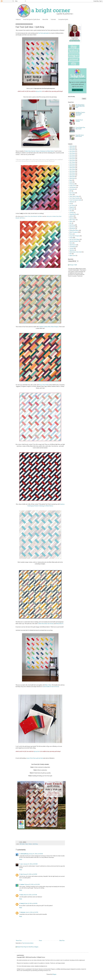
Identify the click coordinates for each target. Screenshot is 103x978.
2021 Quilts (22, 844)
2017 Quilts (72, 162)
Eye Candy (72, 192)
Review (71, 234)
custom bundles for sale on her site (50, 686)
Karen (21, 894)
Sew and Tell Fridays (74, 239)
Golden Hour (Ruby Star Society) (46, 623)
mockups (71, 212)
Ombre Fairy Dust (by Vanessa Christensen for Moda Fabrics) (39, 151)
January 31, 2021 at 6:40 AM (36, 853)
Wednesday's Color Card (75, 252)
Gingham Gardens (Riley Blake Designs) (48, 326)
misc (70, 210)
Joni (21, 874)
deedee (22, 884)
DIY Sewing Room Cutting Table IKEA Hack (80, 106)
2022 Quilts (72, 171)
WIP (70, 253)
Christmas (71, 183)
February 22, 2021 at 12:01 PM (32, 884)
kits (70, 203)
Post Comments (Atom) (27, 943)
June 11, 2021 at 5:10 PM (32, 912)
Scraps (71, 237)
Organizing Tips (73, 214)
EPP (70, 191)
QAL (70, 223)
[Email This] (20, 842)
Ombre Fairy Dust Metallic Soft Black (33, 216)
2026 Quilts (72, 178)
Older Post (61, 940)
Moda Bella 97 (59, 623)
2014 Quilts (72, 157)
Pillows (71, 221)
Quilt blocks (72, 226)
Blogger (54, 974)
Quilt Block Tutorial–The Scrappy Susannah (80, 114)
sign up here (39, 91)
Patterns (18, 19)
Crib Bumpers (72, 187)
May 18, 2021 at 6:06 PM (31, 903)
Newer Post (18, 940)
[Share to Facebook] (24, 842)
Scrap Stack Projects (74, 235)
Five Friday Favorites (74, 198)
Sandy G (22, 903)
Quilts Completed (73, 232)
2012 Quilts (72, 153)
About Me (45, 19)
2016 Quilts (72, 160)
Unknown (22, 912)
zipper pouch (72, 255)
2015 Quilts (72, 158)
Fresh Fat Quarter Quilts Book (31, 19)
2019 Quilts (72, 165)
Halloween (71, 201)
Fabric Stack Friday (74, 196)
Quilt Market (72, 228)
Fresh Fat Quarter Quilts (75, 200)
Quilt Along (35, 844)
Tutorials (53, 19)
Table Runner (72, 244)
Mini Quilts (71, 209)
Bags (70, 180)
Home (40, 940)
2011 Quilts (72, 151)
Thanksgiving (72, 246)
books (70, 182)
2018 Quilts (72, 164)
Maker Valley (48, 685)
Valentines (71, 250)
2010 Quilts (72, 149)
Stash (70, 243)
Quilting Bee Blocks (74, 230)
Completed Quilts (63, 19)
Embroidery (72, 189)
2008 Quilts (72, 146)
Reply (20, 859)
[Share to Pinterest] (25, 842)
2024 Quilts (72, 174)
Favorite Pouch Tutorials (79, 120)
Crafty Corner (72, 185)
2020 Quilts (72, 167)
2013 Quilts (72, 155)
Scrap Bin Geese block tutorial (80, 135)
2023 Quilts (72, 173)
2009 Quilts (72, 148)
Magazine (71, 207)
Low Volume (72, 205)
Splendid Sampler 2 (74, 241)
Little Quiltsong (24, 853)
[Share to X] (22, 842)
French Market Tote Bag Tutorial (80, 128)
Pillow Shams (72, 219)
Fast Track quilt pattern (43, 33)
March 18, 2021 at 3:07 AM (30, 894)
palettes (71, 216)
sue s (21, 864)
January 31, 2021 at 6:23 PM (30, 874)
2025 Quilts (72, 176)
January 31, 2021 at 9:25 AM (30, 864)
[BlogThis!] (21, 842)
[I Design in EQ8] (72, 264)
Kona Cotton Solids (43, 384)
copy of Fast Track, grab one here (35, 758)
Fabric (26, 844)
